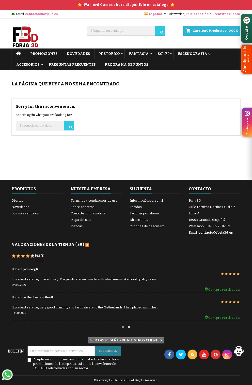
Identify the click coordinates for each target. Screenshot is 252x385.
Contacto (200, 189)
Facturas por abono (144, 213)
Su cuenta (141, 189)
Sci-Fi (163, 54)
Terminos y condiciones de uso (94, 200)
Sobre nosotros (82, 207)
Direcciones (139, 220)
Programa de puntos (126, 65)
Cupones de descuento (147, 226)
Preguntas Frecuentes (72, 65)
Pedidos (136, 207)
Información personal (146, 200)
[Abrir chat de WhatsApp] (7, 374)
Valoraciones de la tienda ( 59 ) (48, 244)
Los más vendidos (25, 213)
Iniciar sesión (197, 14)
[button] (246, 59)
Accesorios (28, 65)
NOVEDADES (78, 54)
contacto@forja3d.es (41, 14)
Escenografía (192, 54)
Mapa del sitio (81, 220)
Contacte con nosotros (88, 213)
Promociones (44, 54)
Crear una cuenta (226, 14)
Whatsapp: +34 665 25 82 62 (209, 226)
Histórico (109, 54)
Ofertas (17, 200)
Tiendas (77, 226)
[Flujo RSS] (87, 245)
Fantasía (139, 54)
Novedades (20, 207)
